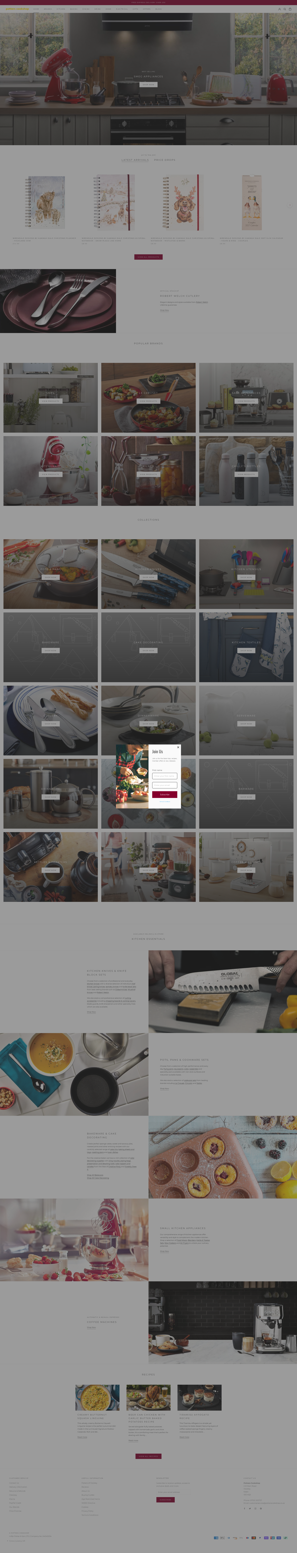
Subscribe (164, 794)
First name (157, 770)
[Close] (178, 747)
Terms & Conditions (165, 801)
